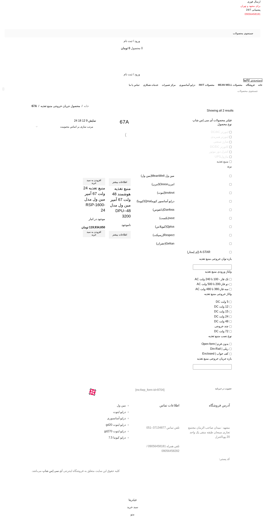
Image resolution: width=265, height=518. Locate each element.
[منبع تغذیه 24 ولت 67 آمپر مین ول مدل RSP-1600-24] (94, 148)
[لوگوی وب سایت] (244, 22)
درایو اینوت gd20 (116, 424)
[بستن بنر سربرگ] (260, 483)
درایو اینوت (119, 411)
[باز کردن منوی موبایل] (132, 55)
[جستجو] (3, 89)
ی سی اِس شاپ (52, 470)
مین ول (121, 405)
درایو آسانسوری (116, 418)
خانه (86, 106)
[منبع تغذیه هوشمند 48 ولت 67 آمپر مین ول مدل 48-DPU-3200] (120, 148)
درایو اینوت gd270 (115, 431)
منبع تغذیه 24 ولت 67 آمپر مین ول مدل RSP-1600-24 (94, 199)
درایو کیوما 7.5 (117, 437)
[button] (94, 181)
